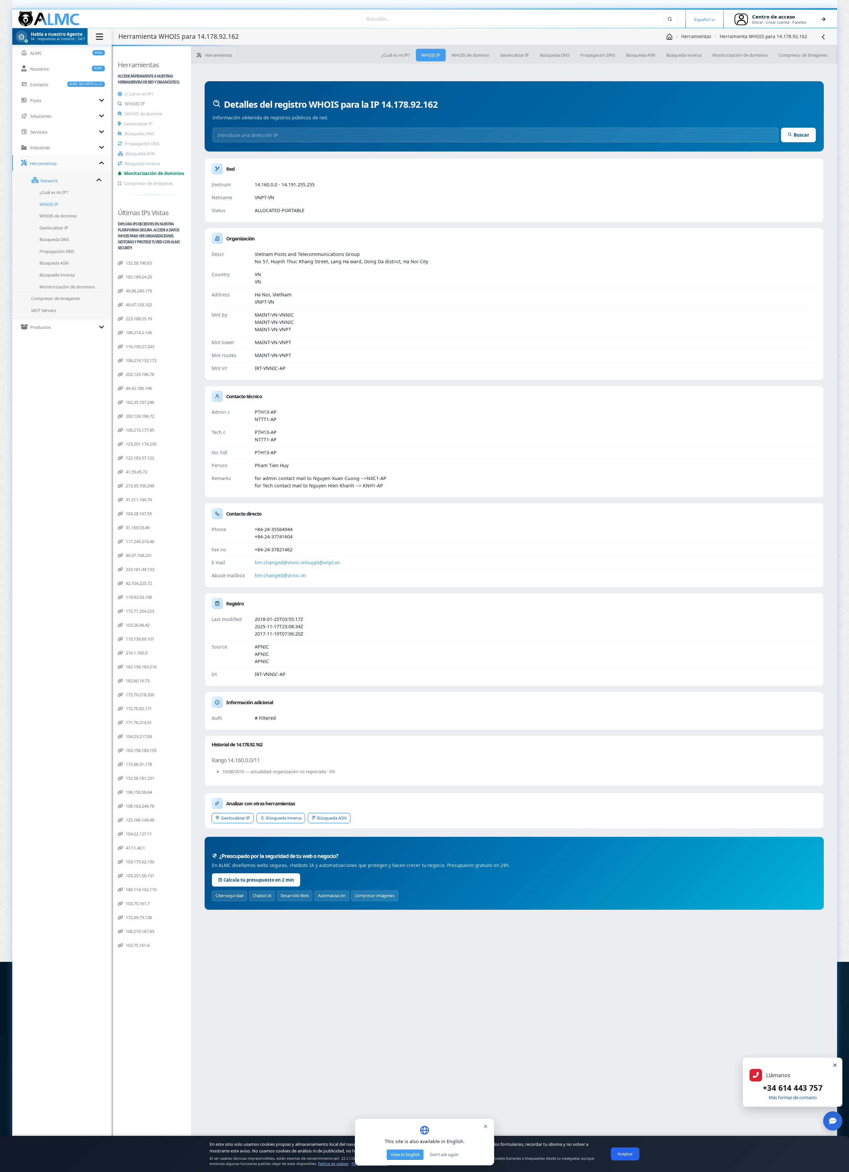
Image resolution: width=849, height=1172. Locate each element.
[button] (62, 36)
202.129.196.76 (139, 374)
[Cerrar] (835, 1065)
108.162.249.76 (139, 806)
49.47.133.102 (138, 305)
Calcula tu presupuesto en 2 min (259, 880)
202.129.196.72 (139, 416)
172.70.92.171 (138, 708)
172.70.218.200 (139, 695)
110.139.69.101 (139, 639)
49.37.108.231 (138, 555)
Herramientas (696, 36)
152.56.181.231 (139, 778)
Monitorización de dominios (154, 173)
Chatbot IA (262, 895)
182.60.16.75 (137, 681)
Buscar (801, 135)
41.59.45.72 (136, 472)
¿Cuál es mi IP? (139, 94)
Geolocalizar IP (138, 124)
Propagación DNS (142, 144)
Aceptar (625, 1154)
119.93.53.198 (138, 597)
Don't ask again (444, 1154)
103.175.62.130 (139, 862)
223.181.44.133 (139, 569)
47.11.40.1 (135, 848)
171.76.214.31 (138, 722)
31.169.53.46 (137, 527)
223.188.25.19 (138, 319)
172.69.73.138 (138, 917)
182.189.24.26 (138, 277)
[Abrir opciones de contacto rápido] (832, 1121)
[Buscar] (670, 18)
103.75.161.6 (137, 945)
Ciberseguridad (229, 895)
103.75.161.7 (137, 903)
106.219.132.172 (141, 360)
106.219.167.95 (139, 931)
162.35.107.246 (139, 402)
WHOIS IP (135, 104)
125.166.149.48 (139, 820)
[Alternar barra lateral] (100, 36)
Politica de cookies (333, 1163)
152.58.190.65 (138, 263)
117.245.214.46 (139, 541)
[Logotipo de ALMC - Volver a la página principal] (49, 19)
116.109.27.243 (139, 346)
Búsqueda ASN (140, 153)
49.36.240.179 (138, 291)
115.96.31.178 (138, 764)
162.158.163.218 (141, 667)
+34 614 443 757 (792, 1087)
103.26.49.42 (137, 625)
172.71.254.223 (139, 611)
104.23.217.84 (138, 736)
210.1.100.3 (136, 653)
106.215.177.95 (139, 430)
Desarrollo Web (295, 895)
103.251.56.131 (139, 876)
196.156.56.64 (138, 792)
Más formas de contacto (793, 1097)
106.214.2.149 (138, 333)
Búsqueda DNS (139, 134)
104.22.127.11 (138, 834)
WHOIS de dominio (144, 114)
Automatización (332, 895)
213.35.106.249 (139, 486)
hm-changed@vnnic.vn (280, 562)
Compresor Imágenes (375, 895)
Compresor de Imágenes (148, 183)
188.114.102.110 (141, 890)
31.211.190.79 (138, 500)
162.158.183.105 (141, 750)
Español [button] (702, 20)
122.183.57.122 (139, 458)
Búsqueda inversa (142, 163)
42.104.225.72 (138, 583)
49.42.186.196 (138, 388)
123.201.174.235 (141, 444)
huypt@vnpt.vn (323, 562)
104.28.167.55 (138, 514)
